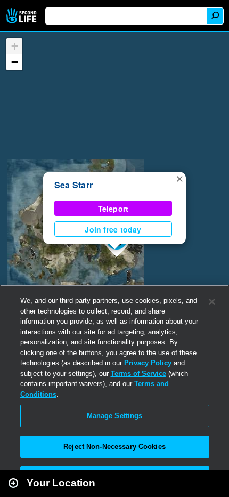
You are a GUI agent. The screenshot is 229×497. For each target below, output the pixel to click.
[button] (179, 178)
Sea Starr (73, 185)
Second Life (22, 15)
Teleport (113, 208)
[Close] (212, 302)
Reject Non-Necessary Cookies (114, 447)
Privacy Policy (147, 363)
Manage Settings (115, 416)
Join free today (113, 229)
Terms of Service (138, 374)
